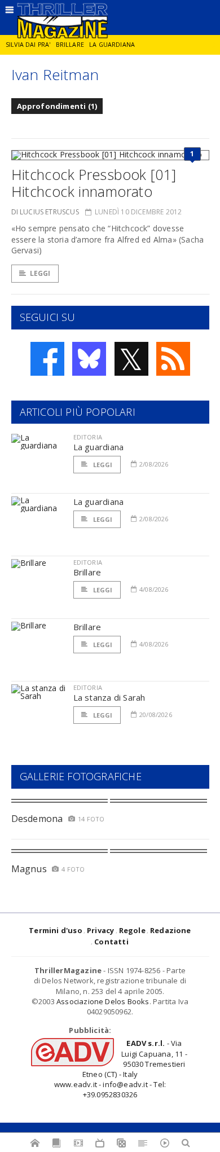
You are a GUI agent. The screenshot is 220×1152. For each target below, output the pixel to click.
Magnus (29, 869)
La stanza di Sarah (109, 697)
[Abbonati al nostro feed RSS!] (173, 359)
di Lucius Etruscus (45, 212)
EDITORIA (87, 437)
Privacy (100, 930)
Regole (132, 930)
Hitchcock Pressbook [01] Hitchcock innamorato (94, 183)
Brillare (70, 45)
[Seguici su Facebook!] (47, 359)
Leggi (40, 273)
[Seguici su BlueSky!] (89, 359)
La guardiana (112, 45)
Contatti (111, 941)
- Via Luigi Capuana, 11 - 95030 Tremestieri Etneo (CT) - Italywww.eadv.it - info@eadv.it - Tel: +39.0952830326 (120, 1069)
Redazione (170, 930)
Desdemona (37, 818)
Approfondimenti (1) (57, 106)
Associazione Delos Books (102, 1001)
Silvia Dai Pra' (28, 45)
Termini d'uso (55, 930)
